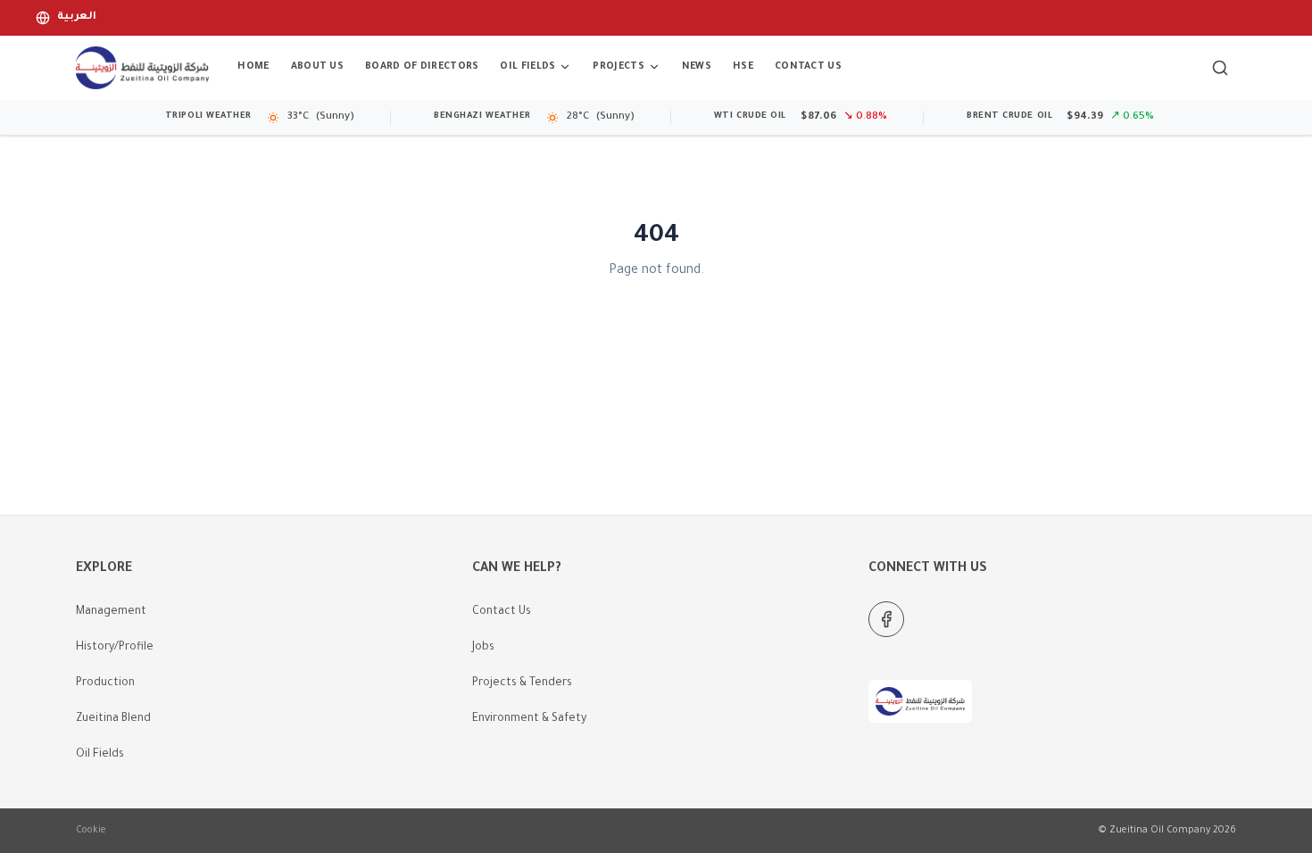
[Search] (1220, 68)
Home (253, 67)
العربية (76, 17)
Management (111, 612)
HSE (743, 67)
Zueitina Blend (113, 719)
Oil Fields (527, 67)
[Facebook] (886, 619)
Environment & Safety (529, 719)
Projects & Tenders (522, 683)
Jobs (483, 648)
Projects (618, 67)
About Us (317, 67)
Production (105, 683)
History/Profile (115, 648)
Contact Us (808, 67)
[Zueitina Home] (142, 67)
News (696, 67)
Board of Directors (421, 67)
